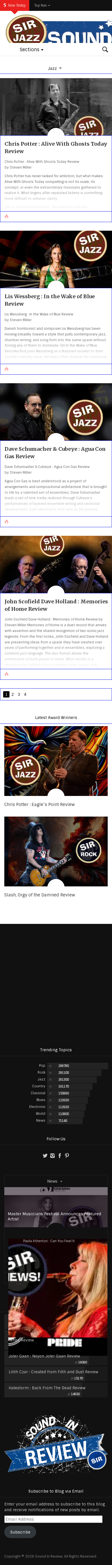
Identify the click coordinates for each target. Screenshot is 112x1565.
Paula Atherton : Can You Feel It (49, 1241)
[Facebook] (59, 1155)
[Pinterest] (66, 1155)
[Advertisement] (56, 985)
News (52, 1181)
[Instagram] (52, 1155)
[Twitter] (45, 1155)
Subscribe (20, 1532)
